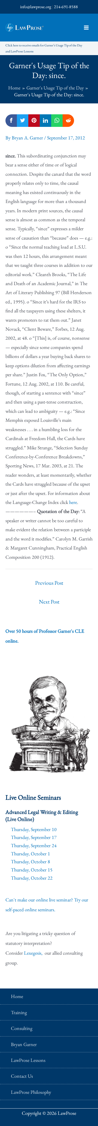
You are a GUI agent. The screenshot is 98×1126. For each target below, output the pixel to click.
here (73, 502)
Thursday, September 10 (34, 829)
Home (17, 996)
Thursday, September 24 (34, 845)
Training (19, 1012)
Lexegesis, (34, 953)
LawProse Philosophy (31, 1092)
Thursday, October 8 (30, 861)
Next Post (49, 601)
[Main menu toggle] (86, 27)
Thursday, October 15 (32, 870)
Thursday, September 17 (34, 837)
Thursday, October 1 (30, 853)
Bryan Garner (24, 1044)
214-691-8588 (66, 7)
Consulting (21, 1028)
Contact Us (22, 1076)
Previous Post (49, 582)
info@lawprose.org (35, 7)
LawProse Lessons (28, 1060)
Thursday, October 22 (32, 878)
